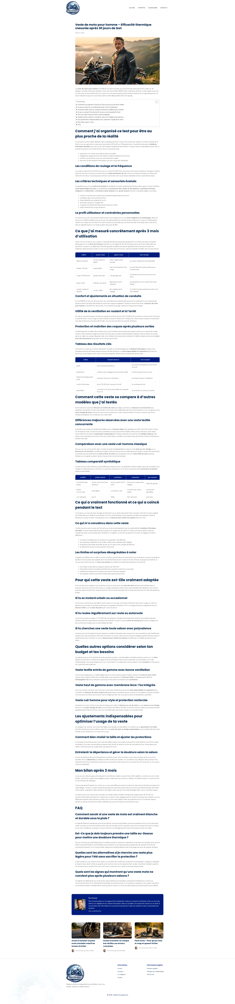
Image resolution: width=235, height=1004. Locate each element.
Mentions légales (152, 968)
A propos (141, 8)
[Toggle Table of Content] (156, 101)
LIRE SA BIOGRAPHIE (94, 911)
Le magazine (152, 8)
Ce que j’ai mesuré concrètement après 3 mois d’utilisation (98, 107)
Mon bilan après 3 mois (86, 122)
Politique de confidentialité (155, 971)
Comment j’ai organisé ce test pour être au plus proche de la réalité (101, 105)
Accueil (132, 8)
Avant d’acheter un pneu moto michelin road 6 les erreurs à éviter (83, 943)
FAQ (79, 125)
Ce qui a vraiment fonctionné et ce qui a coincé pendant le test (99, 112)
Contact (163, 8)
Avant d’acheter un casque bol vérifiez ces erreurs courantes (116, 943)
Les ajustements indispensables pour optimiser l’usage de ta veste (100, 120)
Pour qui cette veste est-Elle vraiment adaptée (94, 115)
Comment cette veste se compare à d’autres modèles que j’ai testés (101, 110)
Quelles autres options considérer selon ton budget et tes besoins (101, 117)
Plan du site (150, 974)
